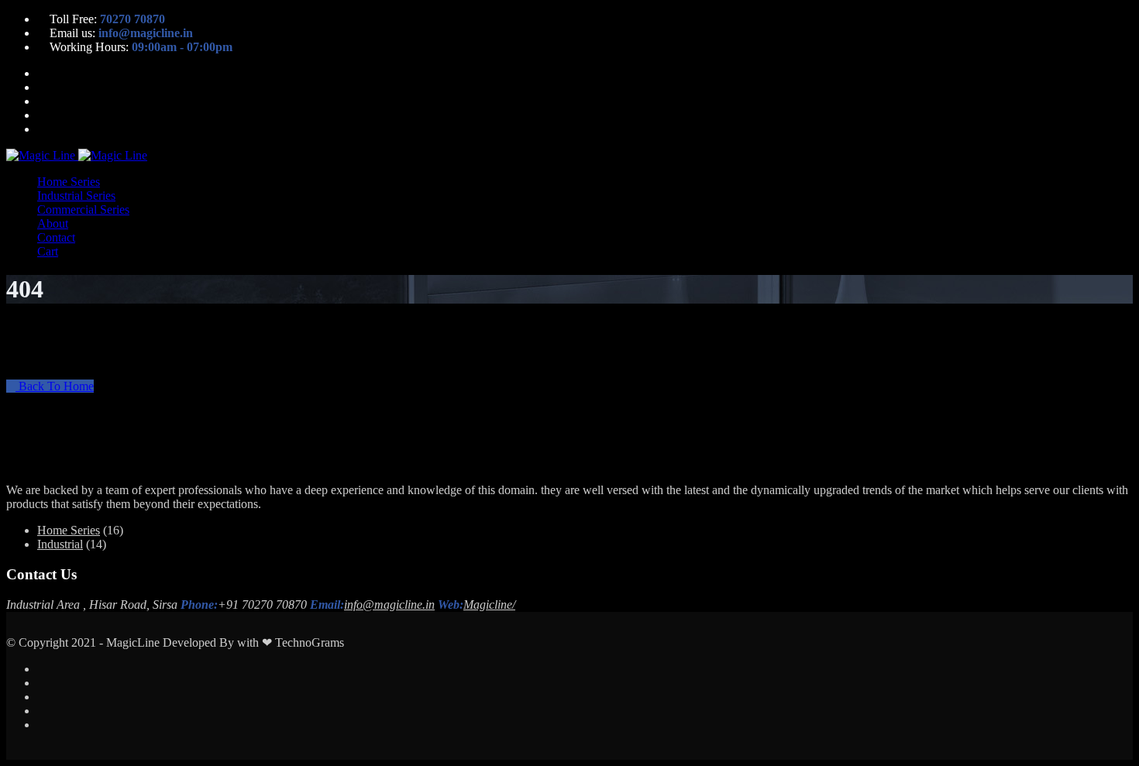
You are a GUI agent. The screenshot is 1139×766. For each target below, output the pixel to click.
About (52, 223)
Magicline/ (489, 604)
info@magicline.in (389, 604)
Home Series (68, 181)
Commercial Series (83, 209)
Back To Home (54, 386)
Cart (47, 251)
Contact (56, 237)
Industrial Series (76, 195)
